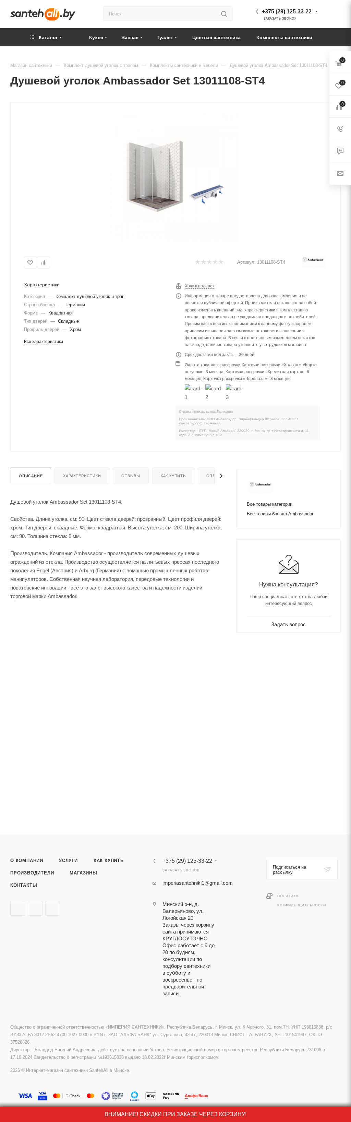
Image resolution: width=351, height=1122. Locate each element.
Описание (31, 476)
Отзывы (130, 476)
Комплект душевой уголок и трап (90, 296)
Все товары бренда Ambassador (280, 513)
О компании (26, 860)
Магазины (83, 872)
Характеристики (82, 476)
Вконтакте (17, 908)
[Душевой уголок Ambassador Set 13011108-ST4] (174, 176)
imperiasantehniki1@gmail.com (197, 883)
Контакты (23, 885)
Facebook (35, 908)
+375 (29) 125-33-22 (287, 11)
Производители (32, 872)
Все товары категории (269, 504)
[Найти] (224, 14)
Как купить (173, 476)
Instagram (52, 908)
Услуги (68, 860)
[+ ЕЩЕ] (330, 37)
